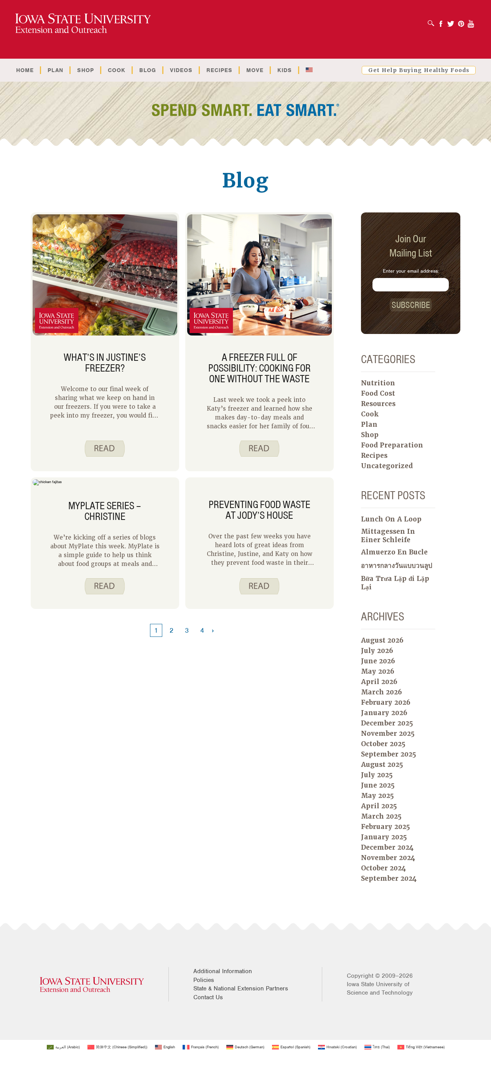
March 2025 (381, 816)
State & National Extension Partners (240, 988)
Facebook (440, 21)
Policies (203, 980)
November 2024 (388, 858)
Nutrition (378, 383)
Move (255, 70)
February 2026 (385, 702)
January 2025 (384, 837)
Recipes (219, 70)
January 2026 (384, 713)
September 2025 (388, 754)
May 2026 (377, 671)
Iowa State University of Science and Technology (380, 988)
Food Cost (378, 393)
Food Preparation (392, 445)
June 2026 (378, 661)
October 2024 (383, 868)
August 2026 (382, 640)
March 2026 (381, 692)
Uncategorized (387, 466)
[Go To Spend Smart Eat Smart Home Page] (83, 23)
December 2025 (387, 723)
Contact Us (208, 997)
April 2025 (379, 806)
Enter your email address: (411, 271)
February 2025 (385, 826)
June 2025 (378, 785)
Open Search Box (433, 20)
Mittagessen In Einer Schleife (388, 535)
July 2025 (377, 775)
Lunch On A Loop (391, 519)
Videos (181, 70)
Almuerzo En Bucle (394, 552)
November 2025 (388, 733)
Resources (378, 404)
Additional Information (222, 971)
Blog (147, 70)
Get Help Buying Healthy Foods (419, 70)
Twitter (450, 21)
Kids (284, 70)
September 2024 (389, 878)
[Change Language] (309, 70)
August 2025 (382, 764)
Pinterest (461, 21)
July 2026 (377, 650)
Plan (55, 70)
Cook (116, 70)
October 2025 (383, 744)
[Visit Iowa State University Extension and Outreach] (92, 984)
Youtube (471, 21)
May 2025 (377, 795)
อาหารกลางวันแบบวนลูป (396, 565)
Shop (85, 70)
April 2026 (379, 682)
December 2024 (387, 847)
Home (25, 70)
